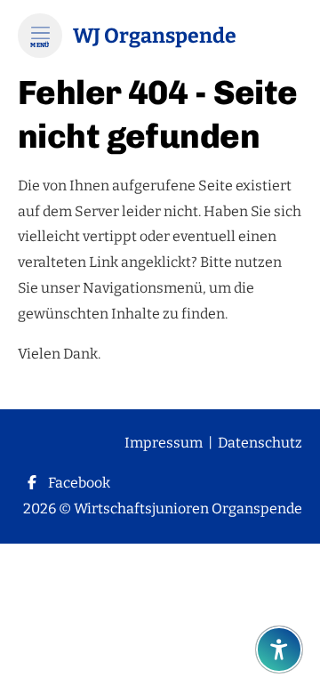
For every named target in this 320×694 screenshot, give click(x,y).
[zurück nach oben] (279, 606)
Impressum (163, 442)
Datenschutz (260, 442)
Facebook (79, 482)
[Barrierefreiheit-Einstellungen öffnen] (279, 649)
